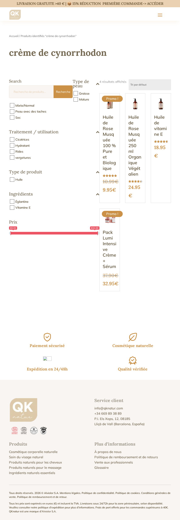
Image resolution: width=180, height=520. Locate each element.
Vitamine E (23, 208)
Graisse (84, 93)
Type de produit (25, 172)
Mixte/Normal (24, 105)
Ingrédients (21, 194)
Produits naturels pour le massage (35, 467)
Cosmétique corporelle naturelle (33, 452)
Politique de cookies (127, 493)
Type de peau (81, 83)
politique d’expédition (51, 507)
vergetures (23, 157)
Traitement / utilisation (33, 132)
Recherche (63, 91)
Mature (84, 99)
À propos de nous (107, 452)
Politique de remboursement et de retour (42, 497)
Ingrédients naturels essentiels (32, 473)
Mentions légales (70, 493)
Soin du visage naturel (26, 457)
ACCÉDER (155, 3)
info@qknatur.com (108, 408)
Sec (18, 117)
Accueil (13, 36)
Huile (19, 180)
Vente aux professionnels (113, 462)
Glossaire (101, 467)
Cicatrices (22, 139)
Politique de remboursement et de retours (126, 457)
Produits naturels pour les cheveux (35, 462)
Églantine (22, 201)
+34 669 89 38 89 (108, 413)
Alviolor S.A (49, 511)
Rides (19, 151)
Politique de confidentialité (98, 493)
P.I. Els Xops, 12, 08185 (112, 419)
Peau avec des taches (30, 111)
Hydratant (22, 145)
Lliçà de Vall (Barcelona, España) (119, 424)
